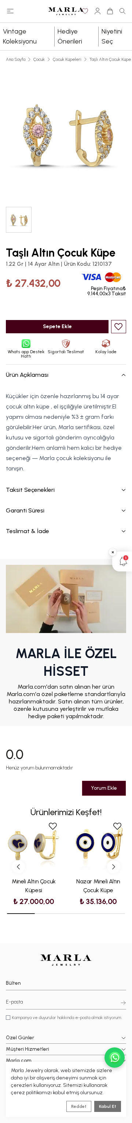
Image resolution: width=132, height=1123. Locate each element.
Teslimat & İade (27, 531)
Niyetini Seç (112, 36)
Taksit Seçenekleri (30, 489)
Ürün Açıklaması (27, 374)
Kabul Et (107, 1106)
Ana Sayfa (15, 59)
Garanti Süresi (25, 510)
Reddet (79, 1106)
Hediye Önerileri (70, 36)
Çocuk (39, 59)
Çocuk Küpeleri (67, 59)
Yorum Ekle (104, 788)
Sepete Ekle (57, 326)
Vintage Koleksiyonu (20, 36)
